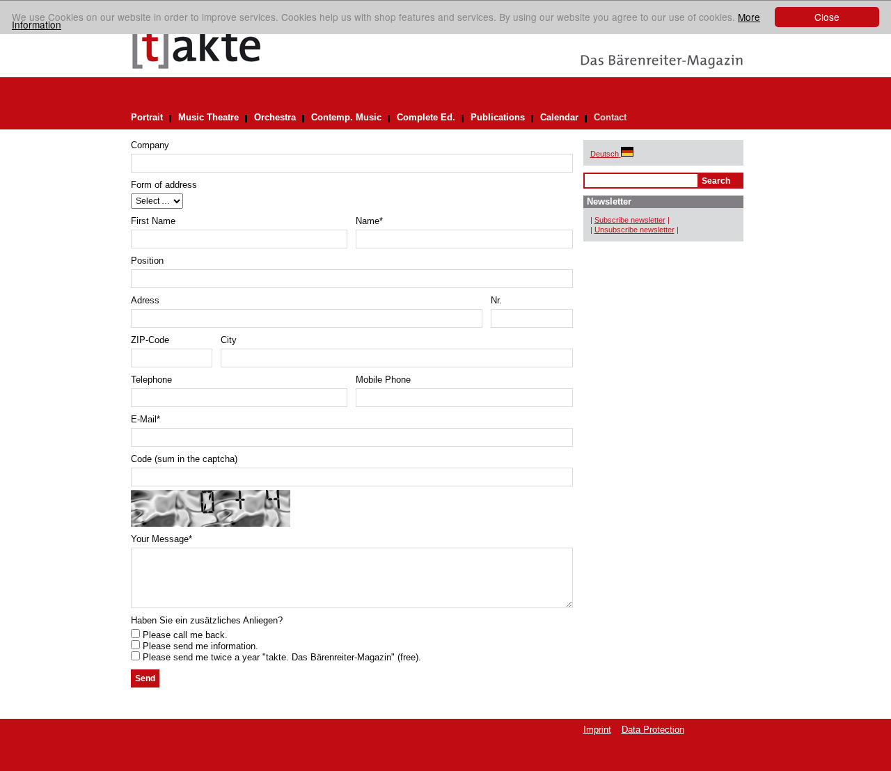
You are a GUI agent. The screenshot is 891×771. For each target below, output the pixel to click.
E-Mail (145, 419)
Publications (498, 117)
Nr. (496, 300)
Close (826, 17)
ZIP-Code (150, 340)
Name (369, 221)
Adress (145, 300)
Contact (610, 117)
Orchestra (275, 117)
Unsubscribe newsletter (634, 229)
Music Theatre (208, 117)
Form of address (164, 185)
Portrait (147, 117)
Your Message (161, 539)
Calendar (559, 117)
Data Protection (653, 729)
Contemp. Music (346, 117)
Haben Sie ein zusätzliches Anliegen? (207, 620)
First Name (153, 221)
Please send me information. (199, 646)
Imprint (597, 729)
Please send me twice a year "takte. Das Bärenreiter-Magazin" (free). (280, 657)
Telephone (151, 379)
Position (147, 260)
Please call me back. (184, 635)
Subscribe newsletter (629, 220)
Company (150, 145)
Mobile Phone (383, 379)
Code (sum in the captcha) (184, 459)
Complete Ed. (426, 117)
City (229, 340)
